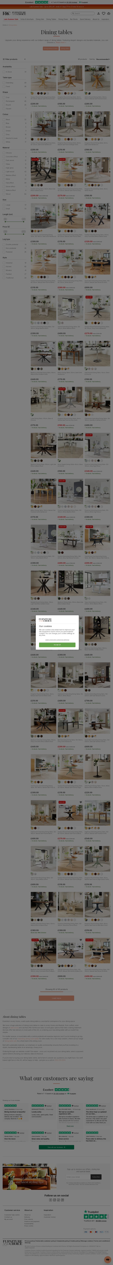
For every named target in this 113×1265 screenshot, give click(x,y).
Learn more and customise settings (57, 640)
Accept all (57, 645)
